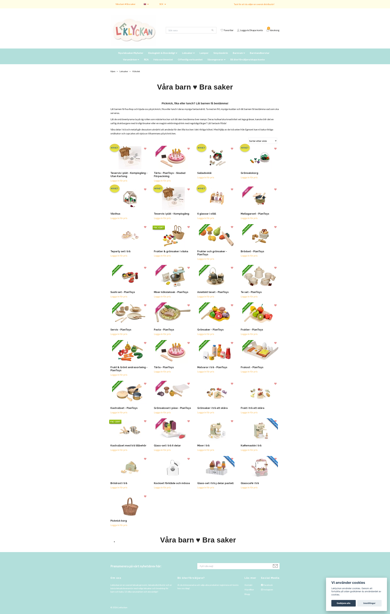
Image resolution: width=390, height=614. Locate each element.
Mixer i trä (203, 449)
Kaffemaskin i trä (251, 449)
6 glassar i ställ (206, 217)
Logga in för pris (118, 184)
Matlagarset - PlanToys (255, 217)
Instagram (268, 593)
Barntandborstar (259, 56)
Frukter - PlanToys (252, 333)
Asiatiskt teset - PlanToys (213, 295)
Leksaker (187, 56)
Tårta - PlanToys (164, 371)
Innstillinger (369, 603)
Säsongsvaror (215, 63)
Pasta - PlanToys (164, 333)
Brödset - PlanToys (252, 255)
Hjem (112, 75)
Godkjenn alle (343, 603)
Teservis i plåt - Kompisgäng (171, 217)
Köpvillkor (249, 593)
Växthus (115, 217)
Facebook (268, 588)
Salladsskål (204, 176)
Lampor (204, 56)
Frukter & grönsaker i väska (171, 255)
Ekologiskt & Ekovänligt (161, 56)
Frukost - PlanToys (252, 371)
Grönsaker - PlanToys (210, 333)
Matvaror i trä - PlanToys (212, 371)
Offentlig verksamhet (190, 63)
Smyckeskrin (220, 56)
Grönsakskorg (249, 176)
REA (146, 63)
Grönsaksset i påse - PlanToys (172, 411)
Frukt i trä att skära (252, 411)
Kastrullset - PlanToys (124, 411)
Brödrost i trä (118, 487)
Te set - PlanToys (251, 295)
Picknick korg (118, 524)
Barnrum (238, 56)
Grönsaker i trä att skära (212, 411)
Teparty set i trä (120, 255)
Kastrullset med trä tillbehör (128, 449)
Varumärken (130, 63)
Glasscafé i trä (250, 487)
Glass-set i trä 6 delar (167, 449)
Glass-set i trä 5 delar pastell (215, 487)
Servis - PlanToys (120, 333)
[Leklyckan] (136, 32)
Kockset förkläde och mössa (172, 487)
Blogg (247, 598)
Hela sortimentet (163, 63)
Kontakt (248, 588)
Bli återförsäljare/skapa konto (247, 63)
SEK (161, 4)
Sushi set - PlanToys (122, 295)
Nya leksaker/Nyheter (130, 56)
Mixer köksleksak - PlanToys (171, 295)
